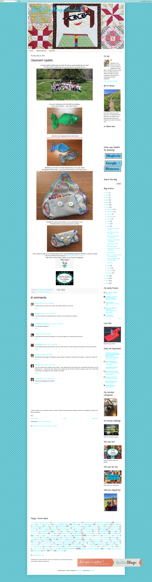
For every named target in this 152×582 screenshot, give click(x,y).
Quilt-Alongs (67, 543)
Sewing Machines (76, 544)
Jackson (77, 535)
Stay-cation (112, 544)
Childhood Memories (64, 528)
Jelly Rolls (89, 535)
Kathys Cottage (110, 385)
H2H (57, 533)
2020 (107, 200)
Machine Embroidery (95, 539)
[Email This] (57, 290)
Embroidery (63, 529)
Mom (119, 539)
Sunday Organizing (56, 546)
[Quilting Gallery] (37, 555)
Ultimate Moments (116, 548)
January (109, 273)
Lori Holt (87, 539)
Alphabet (74, 524)
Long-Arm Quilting (74, 539)
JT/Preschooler (67, 537)
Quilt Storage (59, 543)
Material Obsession (111, 381)
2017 (107, 207)
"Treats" (32, 522)
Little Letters (62, 539)
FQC (90, 531)
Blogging (85, 526)
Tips (50, 292)
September (110, 216)
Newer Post (34, 418)
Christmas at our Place (111, 378)
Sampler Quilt (34, 544)
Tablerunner (72, 546)
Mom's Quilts (37, 541)
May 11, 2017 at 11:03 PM (48, 313)
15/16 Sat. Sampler (56, 522)
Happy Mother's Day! (112, 243)
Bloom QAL (94, 526)
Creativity (33, 529)
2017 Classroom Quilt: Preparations (113, 236)
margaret (37, 313)
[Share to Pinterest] (64, 290)
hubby (54, 535)
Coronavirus (104, 528)
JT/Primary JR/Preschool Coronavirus (92, 537)
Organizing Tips (41, 50)
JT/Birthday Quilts (54, 537)
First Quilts (57, 531)
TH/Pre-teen (94, 546)
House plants (47, 535)
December (110, 209)
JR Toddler (117, 535)
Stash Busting (102, 544)
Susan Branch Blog (111, 367)
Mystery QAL (55, 541)
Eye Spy (78, 529)
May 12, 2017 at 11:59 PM (45, 354)
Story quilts (39, 546)
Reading (90, 543)
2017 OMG (40, 524)
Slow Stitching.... (111, 252)
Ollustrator (79, 570)
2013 (107, 283)
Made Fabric (105, 539)
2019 (107, 202)
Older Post (95, 418)
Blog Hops (61, 526)
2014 (107, 280)
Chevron (54, 528)
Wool (51, 550)
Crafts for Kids (39, 292)
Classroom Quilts (77, 528)
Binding (40, 526)
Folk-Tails (85, 531)
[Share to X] (61, 290)
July (108, 221)
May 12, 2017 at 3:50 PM (44, 334)
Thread (101, 546)
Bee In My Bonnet (111, 361)
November (110, 211)
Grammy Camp (35, 533)
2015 (107, 278)
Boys (107, 526)
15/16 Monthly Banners (42, 522)
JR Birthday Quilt (107, 535)
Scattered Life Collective (45, 544)
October (109, 214)
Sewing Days (63, 544)
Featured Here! (34, 531)
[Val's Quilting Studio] (64, 285)
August (109, 219)
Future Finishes (109, 316)
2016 (107, 276)
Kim (36, 354)
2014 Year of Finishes (103, 522)
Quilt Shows (50, 543)
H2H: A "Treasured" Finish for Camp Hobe (114, 255)
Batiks (34, 526)
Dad (48, 529)
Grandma (44, 533)
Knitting (113, 537)
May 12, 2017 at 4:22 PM (50, 344)
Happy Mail (76, 533)
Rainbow (83, 543)
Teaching (46, 292)
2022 (107, 195)
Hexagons (104, 533)
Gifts (96, 531)
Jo (35, 334)
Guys (52, 533)
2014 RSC (78, 522)
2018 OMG (48, 524)
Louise (37, 378)
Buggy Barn (115, 526)
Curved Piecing (41, 529)
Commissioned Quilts (91, 528)
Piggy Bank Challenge (66, 541)
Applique (89, 524)
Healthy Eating (88, 533)
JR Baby (97, 535)
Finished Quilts (45, 531)
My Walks (46, 541)
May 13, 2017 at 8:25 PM (47, 378)
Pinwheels (88, 541)
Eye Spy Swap (87, 529)
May (108, 226)
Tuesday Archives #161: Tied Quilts (113, 240)
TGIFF (87, 546)
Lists (53, 539)
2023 (107, 192)
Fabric (96, 529)
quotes (76, 543)
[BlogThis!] (59, 290)
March (109, 268)
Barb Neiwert (39, 344)
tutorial (106, 548)
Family (103, 530)
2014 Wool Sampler (89, 522)
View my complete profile (111, 81)
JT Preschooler (35, 537)
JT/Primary (79, 537)
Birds (46, 526)
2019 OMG (57, 524)
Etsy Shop (70, 529)
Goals (112, 531)
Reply (36, 308)
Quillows (43, 542)
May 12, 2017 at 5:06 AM (56, 323)
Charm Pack (44, 528)
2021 (107, 197)
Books (101, 526)
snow (93, 544)
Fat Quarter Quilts (114, 529)
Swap (66, 546)
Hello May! (110, 262)
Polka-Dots (97, 541)
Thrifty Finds (108, 546)
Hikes (112, 533)
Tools (120, 546)
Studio (46, 546)
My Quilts (52, 50)
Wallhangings (37, 550)
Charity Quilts (34, 528)
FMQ (79, 531)
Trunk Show (55, 548)
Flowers (72, 531)
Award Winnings (100, 524)
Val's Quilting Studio (55, 9)
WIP (45, 550)
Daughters (54, 529)
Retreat (118, 543)
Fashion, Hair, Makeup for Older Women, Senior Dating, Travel (113, 354)
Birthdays (52, 526)
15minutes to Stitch (68, 522)
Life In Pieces (110, 302)
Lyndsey (37, 364)
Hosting (41, 535)
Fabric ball (108, 294)
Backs (115, 524)
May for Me (113, 539)
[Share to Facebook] (62, 290)
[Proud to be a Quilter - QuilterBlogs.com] (109, 566)
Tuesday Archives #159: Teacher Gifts (113, 259)
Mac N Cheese (109, 387)
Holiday (118, 533)
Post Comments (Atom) (44, 421)
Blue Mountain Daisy (112, 371)
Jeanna (37, 303)
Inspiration (68, 535)
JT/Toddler (105, 537)
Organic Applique (110, 382)
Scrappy (54, 544)
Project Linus (34, 543)
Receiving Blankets (100, 543)
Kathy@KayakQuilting (41, 323)
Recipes (110, 543)
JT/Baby (44, 537)
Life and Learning (42, 539)
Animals (82, 524)
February (110, 270)
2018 (107, 204)
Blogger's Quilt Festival (75, 526)
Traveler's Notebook (37, 548)
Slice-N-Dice (86, 544)
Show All (119, 318)
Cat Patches (109, 315)
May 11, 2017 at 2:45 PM (47, 303)
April (108, 265)
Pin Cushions (79, 541)
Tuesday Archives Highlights (90, 549)
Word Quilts (60, 550)
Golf (118, 531)
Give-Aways (103, 531)
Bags (120, 524)
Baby (108, 524)
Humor (61, 535)
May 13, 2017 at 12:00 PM (48, 364)
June (108, 223)
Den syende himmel (111, 292)
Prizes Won (115, 541)
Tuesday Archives (68, 548)
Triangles (47, 548)
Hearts (96, 533)
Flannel (65, 531)
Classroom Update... (112, 246)
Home (31, 50)
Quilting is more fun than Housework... (112, 297)
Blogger (92, 570)
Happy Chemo (65, 533)
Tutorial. (75, 255)
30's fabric (65, 524)
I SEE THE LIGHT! (110, 368)
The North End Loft (111, 377)
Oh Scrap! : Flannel (110, 299)
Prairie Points (106, 541)
